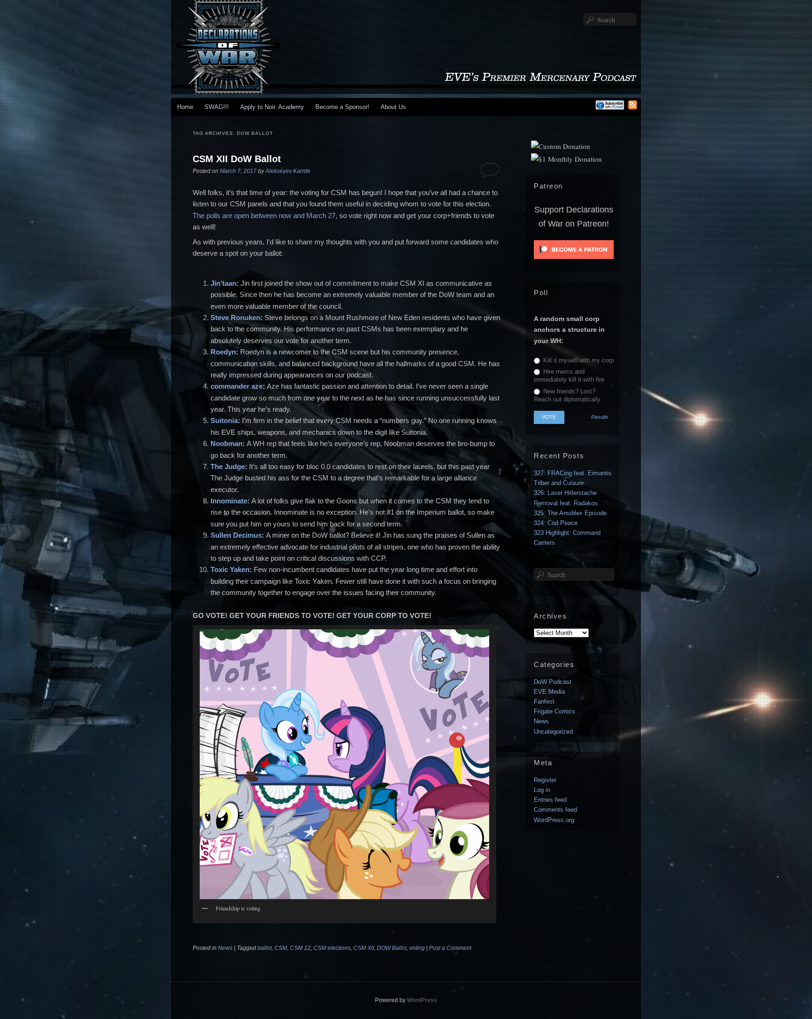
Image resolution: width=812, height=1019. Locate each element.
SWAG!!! (216, 106)
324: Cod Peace (556, 522)
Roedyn (223, 352)
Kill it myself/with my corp (577, 360)
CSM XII (363, 948)
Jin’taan (223, 283)
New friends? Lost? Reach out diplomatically (567, 395)
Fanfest (544, 701)
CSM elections (332, 948)
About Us (393, 106)
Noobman (226, 443)
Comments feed (555, 809)
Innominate (229, 501)
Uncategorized (553, 731)
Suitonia (224, 420)
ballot (265, 948)
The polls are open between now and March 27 (264, 215)
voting (417, 948)
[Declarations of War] (406, 89)
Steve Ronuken (235, 317)
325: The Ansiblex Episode (570, 513)
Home (185, 106)
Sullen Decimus (236, 535)
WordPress (422, 1000)
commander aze (237, 386)
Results (600, 417)
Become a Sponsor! (342, 106)
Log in (542, 789)
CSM (280, 948)
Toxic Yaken (230, 569)
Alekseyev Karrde (288, 171)
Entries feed (550, 799)
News (225, 948)
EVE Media (549, 691)
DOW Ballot (391, 948)
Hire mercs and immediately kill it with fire (569, 375)
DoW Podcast (552, 681)
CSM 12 (300, 948)
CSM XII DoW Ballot (237, 159)
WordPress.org (554, 819)
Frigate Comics (554, 711)
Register (545, 780)
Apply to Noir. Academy (272, 106)
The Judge (228, 466)
